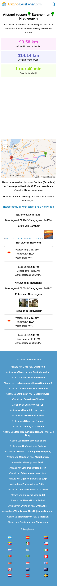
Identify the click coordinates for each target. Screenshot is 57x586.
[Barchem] (14, 239)
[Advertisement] (28, 106)
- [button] (5, 146)
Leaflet (37, 177)
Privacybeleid (27, 529)
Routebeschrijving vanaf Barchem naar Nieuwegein (28, 207)
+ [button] (5, 143)
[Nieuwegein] (23, 307)
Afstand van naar (28, 367)
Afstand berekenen (31, 359)
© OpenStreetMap (48, 177)
